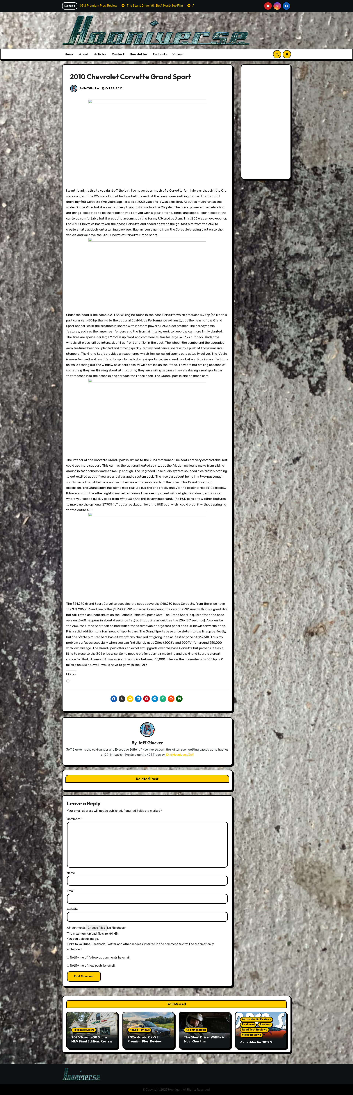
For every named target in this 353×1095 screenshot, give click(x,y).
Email (70, 891)
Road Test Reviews (254, 1029)
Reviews (265, 1024)
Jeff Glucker (150, 742)
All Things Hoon (196, 1029)
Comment (75, 819)
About (84, 54)
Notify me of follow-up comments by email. (100, 957)
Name (71, 873)
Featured (248, 1024)
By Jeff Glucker (89, 88)
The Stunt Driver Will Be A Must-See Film (204, 1039)
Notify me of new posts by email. (92, 965)
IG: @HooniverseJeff (180, 754)
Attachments (76, 927)
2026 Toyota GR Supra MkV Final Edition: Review (91, 1039)
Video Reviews (251, 1034)
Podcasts (160, 54)
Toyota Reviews (83, 1029)
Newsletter (138, 54)
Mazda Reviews (139, 1029)
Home (69, 54)
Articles (100, 54)
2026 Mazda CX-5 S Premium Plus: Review (145, 1039)
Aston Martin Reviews (256, 1019)
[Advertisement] (266, 123)
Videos (177, 54)
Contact (118, 54)
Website (72, 909)
